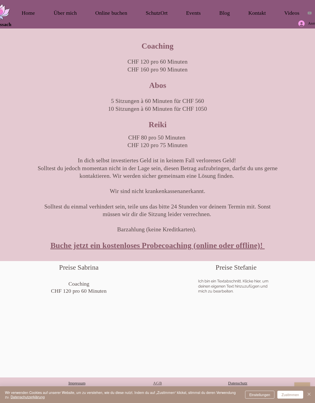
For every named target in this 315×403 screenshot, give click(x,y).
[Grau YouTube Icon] (309, 13)
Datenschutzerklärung (28, 396)
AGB (157, 383)
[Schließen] (309, 394)
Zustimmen (290, 394)
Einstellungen (259, 394)
